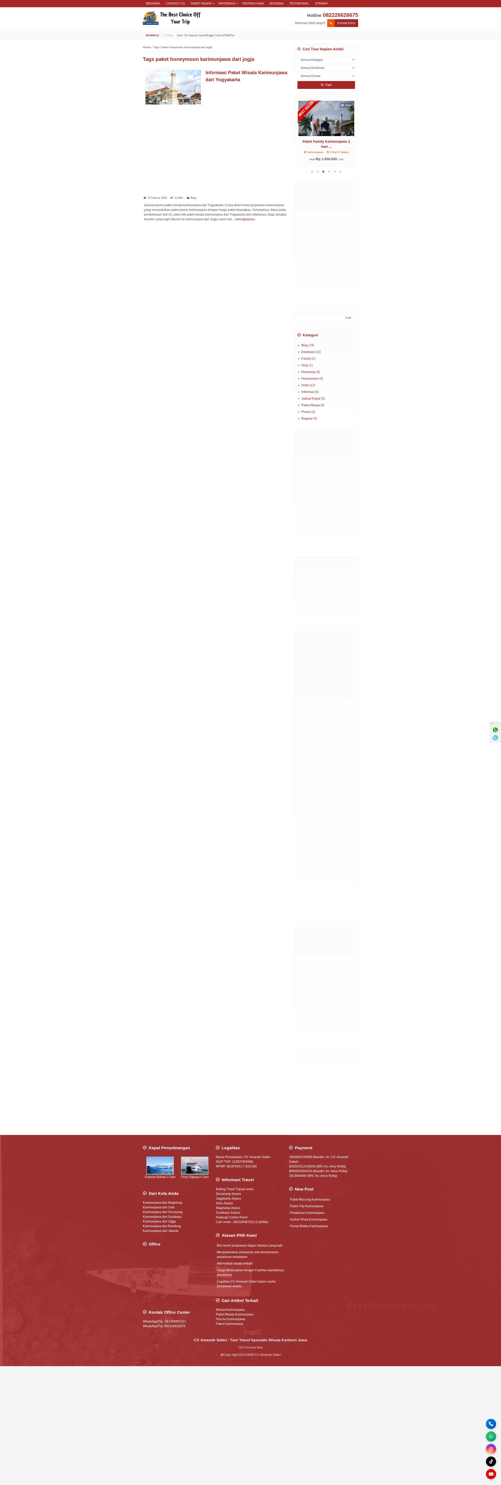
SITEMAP (321, 3)
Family (306, 358)
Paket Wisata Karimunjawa (234, 1314)
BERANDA (153, 3)
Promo (306, 411)
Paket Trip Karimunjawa (306, 1206)
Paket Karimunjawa (229, 1323)
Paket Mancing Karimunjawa (310, 1199)
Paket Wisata (310, 405)
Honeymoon (309, 378)
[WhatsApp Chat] (491, 1436)
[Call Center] (491, 1424)
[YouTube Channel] (491, 1474)
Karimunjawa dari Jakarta (160, 1230)
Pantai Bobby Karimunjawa (309, 1226)
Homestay (308, 372)
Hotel (305, 385)
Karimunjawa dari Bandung (162, 1226)
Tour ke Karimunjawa (230, 1319)
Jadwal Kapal (310, 398)
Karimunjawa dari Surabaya (162, 1216)
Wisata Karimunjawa (230, 1309)
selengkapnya (245, 219)
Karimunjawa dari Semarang (163, 1212)
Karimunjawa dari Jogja (159, 1221)
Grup (304, 365)
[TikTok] (491, 1461)
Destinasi (307, 352)
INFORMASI (227, 3)
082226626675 (340, 15)
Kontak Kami (346, 23)
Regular (307, 418)
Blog (193, 197)
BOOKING (277, 3)
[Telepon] (495, 738)
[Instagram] (491, 1449)
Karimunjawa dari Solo (159, 1207)
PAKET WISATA (201, 3)
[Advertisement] (216, 150)
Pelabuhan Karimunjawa (307, 1212)
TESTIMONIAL (299, 3)
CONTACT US (175, 3)
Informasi (307, 392)
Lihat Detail (330, 118)
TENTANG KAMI (253, 3)
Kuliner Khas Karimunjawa (308, 1219)
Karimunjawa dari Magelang (162, 1202)
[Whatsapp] (495, 730)
